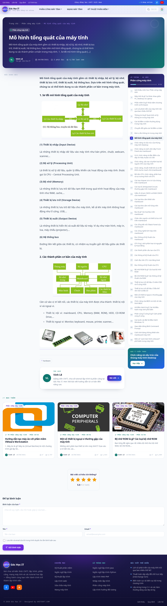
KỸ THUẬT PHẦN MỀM (98, 9)
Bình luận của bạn (11, 504)
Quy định (22, 2)
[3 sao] (83, 479)
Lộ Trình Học (32, 2)
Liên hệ (14, 2)
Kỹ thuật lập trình (62, 576)
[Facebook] (157, 2)
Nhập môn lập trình (101, 581)
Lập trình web (61, 581)
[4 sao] (89, 479)
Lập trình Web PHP (101, 576)
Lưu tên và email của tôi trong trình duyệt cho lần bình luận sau (31, 540)
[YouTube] (162, 2)
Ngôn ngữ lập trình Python (104, 572)
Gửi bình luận (14, 547)
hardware (45, 361)
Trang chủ (13, 24)
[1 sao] (72, 479)
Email (88, 529)
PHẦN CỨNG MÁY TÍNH (49, 9)
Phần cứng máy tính (31, 24)
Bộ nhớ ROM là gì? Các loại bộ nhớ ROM (136, 438)
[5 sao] (94, 479)
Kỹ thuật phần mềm (63, 568)
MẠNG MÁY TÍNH (74, 9)
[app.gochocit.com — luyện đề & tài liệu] (19, 587)
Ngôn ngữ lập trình (63, 572)
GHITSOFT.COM (43, 602)
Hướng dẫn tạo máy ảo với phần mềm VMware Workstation (25, 440)
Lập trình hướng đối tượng (104, 589)
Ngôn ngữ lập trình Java (103, 568)
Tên (5, 529)
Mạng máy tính (61, 589)
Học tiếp (136, 363)
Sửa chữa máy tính (63, 585)
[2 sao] (78, 479)
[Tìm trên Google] (162, 9)
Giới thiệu (6, 2)
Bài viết (113, 378)
